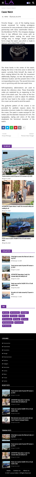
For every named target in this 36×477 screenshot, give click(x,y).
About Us (26, 471)
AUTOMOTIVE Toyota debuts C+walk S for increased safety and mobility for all (18, 207)
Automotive (15, 312)
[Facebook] (3, 127)
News (22, 316)
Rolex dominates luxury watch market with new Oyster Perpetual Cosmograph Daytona (22, 419)
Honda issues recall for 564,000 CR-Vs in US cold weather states (16, 239)
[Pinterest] (15, 127)
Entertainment (9, 322)
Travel (6, 316)
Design (17, 319)
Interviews (7, 326)
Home (3, 8)
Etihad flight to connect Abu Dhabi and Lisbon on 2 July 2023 (22, 257)
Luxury (6, 312)
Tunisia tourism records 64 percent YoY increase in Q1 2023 (17, 176)
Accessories (8, 319)
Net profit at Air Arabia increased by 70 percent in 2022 (22, 293)
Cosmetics (20, 322)
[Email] (20, 127)
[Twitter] (7, 127)
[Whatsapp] (11, 127)
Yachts (25, 319)
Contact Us (16, 471)
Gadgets (25, 312)
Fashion (14, 316)
